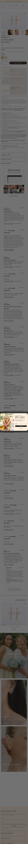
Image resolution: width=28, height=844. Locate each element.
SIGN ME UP (21, 426)
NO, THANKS (21, 428)
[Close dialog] (26, 414)
